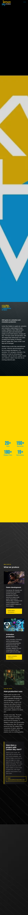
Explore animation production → (12, 657)
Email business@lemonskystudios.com (16, 778)
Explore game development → (12, 611)
